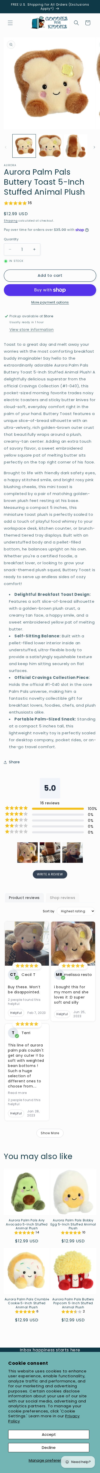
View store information (31, 329)
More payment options (50, 302)
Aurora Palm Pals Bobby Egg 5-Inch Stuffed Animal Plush (73, 1224)
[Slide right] (94, 147)
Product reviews (24, 897)
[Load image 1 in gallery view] (24, 145)
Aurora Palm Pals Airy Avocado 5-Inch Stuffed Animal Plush (26, 1224)
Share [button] (14, 762)
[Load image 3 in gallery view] (75, 145)
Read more (17, 1093)
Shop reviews (62, 897)
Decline (49, 1447)
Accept (49, 1434)
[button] (10, 22)
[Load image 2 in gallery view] (49, 145)
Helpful (16, 1013)
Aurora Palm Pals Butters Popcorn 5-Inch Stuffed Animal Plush (73, 1303)
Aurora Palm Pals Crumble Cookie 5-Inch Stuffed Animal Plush (27, 1303)
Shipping (11, 221)
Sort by (49, 911)
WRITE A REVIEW (50, 874)
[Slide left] (5, 147)
